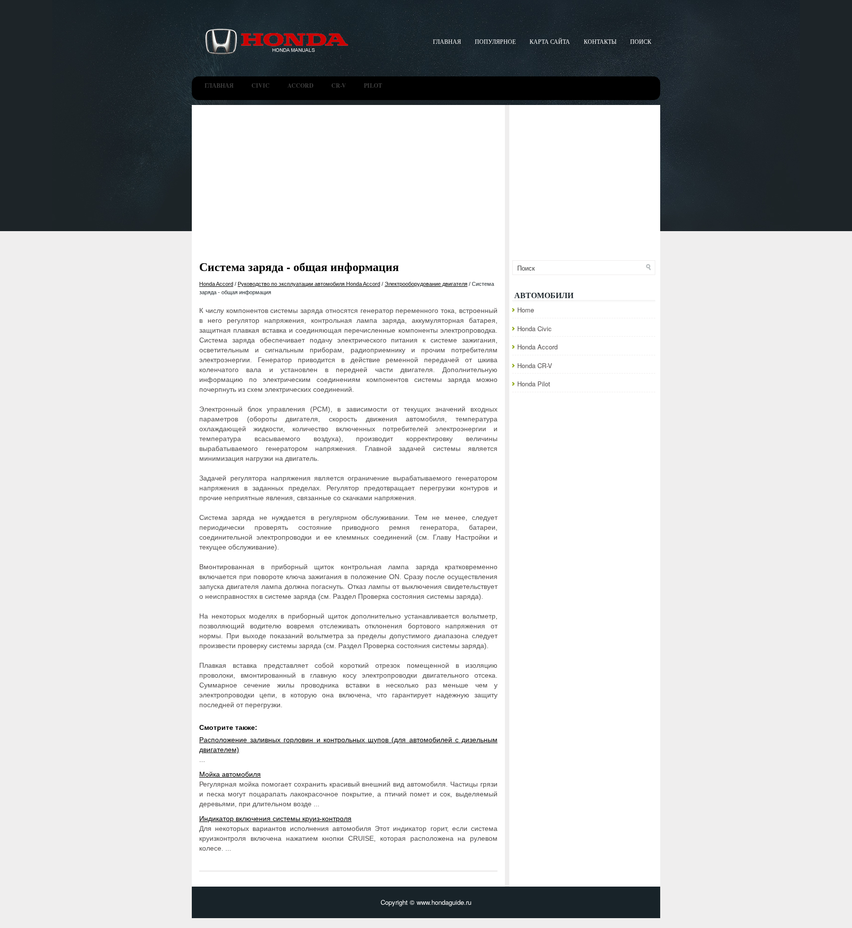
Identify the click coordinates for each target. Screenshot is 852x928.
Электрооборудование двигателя (426, 284)
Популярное (495, 41)
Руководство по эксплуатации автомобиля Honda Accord (309, 284)
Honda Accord (216, 284)
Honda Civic (534, 328)
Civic (260, 85)
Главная (447, 41)
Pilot (373, 85)
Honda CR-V (534, 365)
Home (525, 309)
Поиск (640, 41)
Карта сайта (550, 41)
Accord (300, 85)
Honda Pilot (533, 383)
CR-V (338, 85)
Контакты (600, 41)
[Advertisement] (426, 179)
